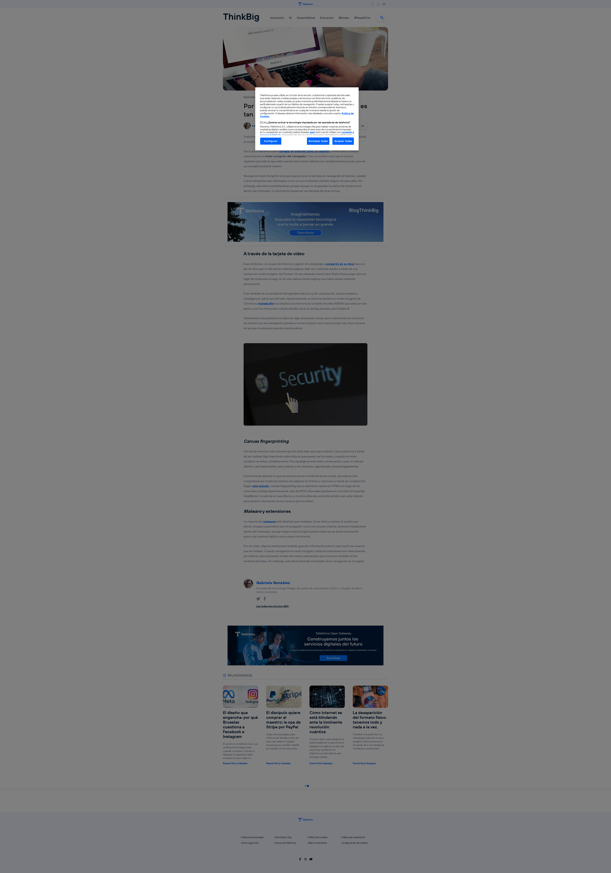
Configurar (270, 141)
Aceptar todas (343, 141)
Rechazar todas (318, 141)
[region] (307, 118)
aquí (312, 132)
